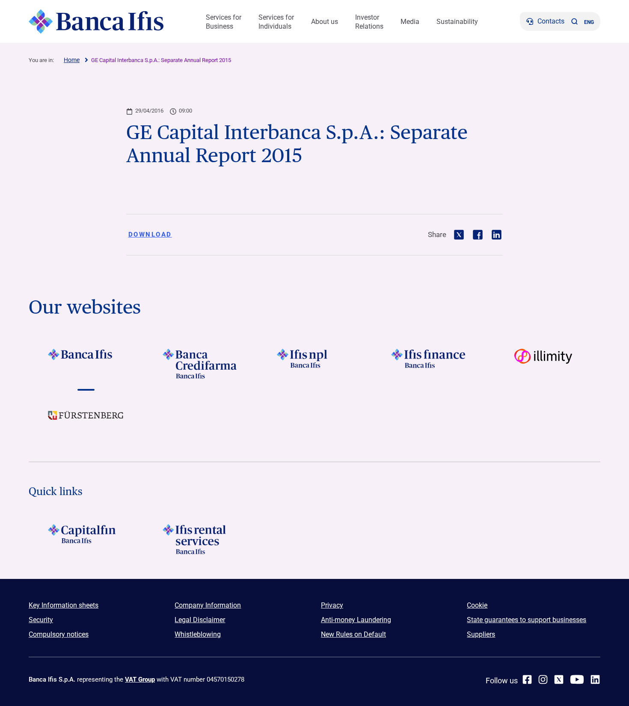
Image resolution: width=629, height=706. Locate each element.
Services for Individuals (276, 21)
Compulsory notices (59, 634)
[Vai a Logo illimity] (543, 363)
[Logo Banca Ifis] (96, 21)
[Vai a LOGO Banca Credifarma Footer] (200, 363)
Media (410, 22)
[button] (574, 21)
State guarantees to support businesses (526, 620)
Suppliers (481, 634)
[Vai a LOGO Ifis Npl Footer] (314, 363)
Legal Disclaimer (200, 620)
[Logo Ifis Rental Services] (200, 539)
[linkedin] (595, 679)
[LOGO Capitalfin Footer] (86, 539)
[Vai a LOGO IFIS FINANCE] (429, 363)
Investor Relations (369, 21)
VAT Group (140, 679)
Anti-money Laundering (356, 620)
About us (324, 22)
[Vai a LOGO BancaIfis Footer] (86, 363)
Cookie (477, 605)
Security (41, 620)
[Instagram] (543, 679)
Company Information (208, 605)
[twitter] (559, 679)
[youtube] (577, 679)
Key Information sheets (63, 605)
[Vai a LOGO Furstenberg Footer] (86, 421)
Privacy (332, 605)
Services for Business (223, 21)
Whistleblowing (198, 634)
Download (150, 234)
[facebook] (527, 679)
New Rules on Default (353, 634)
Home (72, 59)
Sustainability (457, 22)
